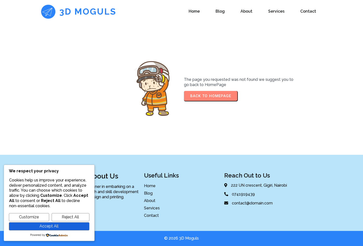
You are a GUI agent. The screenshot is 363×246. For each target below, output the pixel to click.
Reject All (70, 217)
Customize (29, 217)
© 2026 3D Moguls (181, 238)
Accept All (49, 226)
